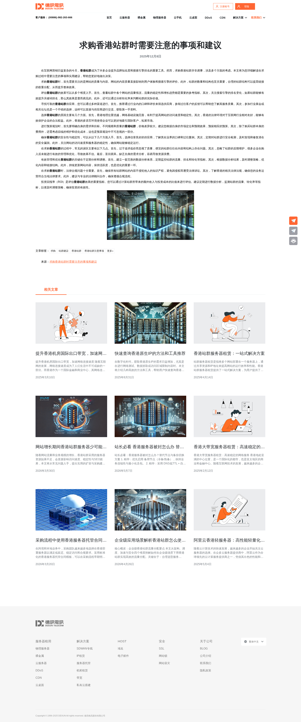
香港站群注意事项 (94, 250)
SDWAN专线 (85, 648)
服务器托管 (84, 663)
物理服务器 (159, 17)
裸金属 (141, 17)
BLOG (204, 648)
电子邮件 (123, 655)
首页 (109, 17)
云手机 (178, 17)
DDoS (208, 17)
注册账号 (225, 6)
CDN (222, 17)
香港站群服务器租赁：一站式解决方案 (229, 353)
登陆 (246, 6)
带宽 (79, 677)
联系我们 (205, 663)
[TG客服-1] (293, 221)
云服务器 (124, 17)
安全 (162, 641)
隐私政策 (205, 670)
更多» (110, 250)
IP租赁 (81, 655)
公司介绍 (205, 655)
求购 (53, 250)
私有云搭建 (84, 685)
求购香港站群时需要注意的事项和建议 (73, 261)
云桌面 (193, 17)
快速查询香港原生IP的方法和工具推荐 (150, 353)
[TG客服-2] (293, 231)
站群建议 (63, 250)
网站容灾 (164, 663)
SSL (161, 648)
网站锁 (163, 655)
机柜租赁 (82, 670)
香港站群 (76, 250)
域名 (120, 648)
